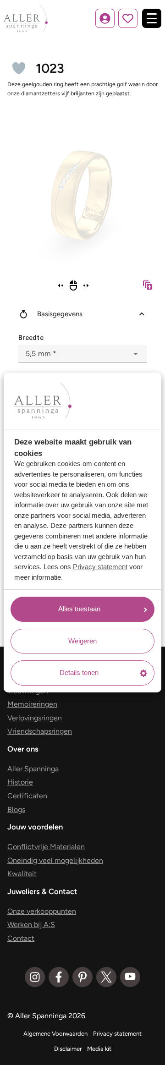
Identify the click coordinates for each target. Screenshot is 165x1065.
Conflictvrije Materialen (46, 846)
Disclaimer (68, 1048)
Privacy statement (100, 567)
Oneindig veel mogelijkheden (55, 860)
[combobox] (82, 354)
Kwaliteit (22, 873)
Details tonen (79, 672)
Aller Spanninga (33, 768)
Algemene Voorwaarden (55, 1033)
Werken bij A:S (31, 924)
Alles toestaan (79, 609)
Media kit (99, 1048)
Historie (20, 782)
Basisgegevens (59, 314)
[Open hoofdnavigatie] (151, 18)
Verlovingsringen (34, 718)
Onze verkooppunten (41, 911)
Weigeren (82, 641)
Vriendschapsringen (39, 731)
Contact (20, 938)
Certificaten (27, 795)
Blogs (16, 809)
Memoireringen (32, 704)
